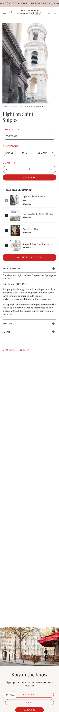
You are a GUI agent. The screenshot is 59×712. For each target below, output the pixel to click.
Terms (7, 331)
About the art (12, 268)
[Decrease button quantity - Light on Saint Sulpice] (13, 169)
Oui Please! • (29, 257)
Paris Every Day (30, 228)
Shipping (8, 323)
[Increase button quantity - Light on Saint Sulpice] (45, 169)
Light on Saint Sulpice (33, 196)
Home (6, 106)
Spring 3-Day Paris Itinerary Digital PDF (38, 244)
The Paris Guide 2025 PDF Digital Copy (38, 213)
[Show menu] (4, 12)
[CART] (55, 12)
